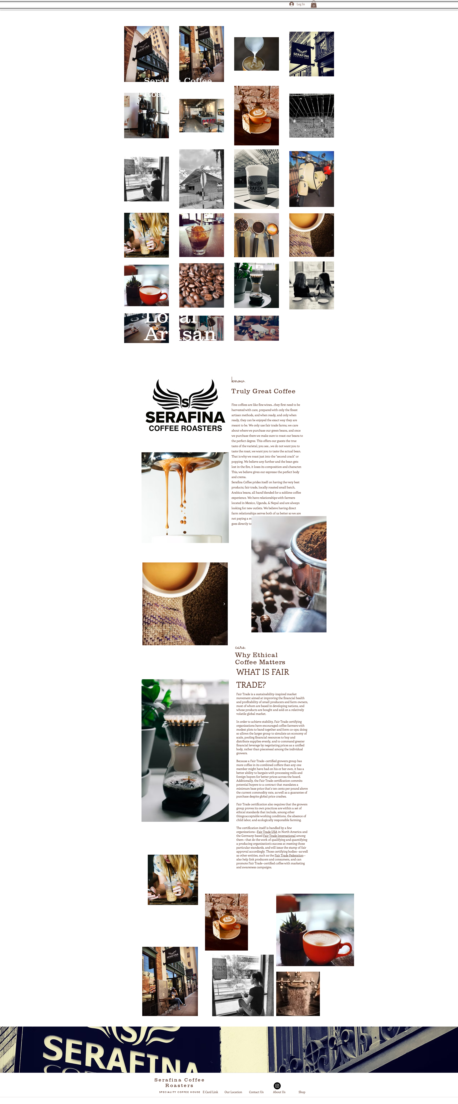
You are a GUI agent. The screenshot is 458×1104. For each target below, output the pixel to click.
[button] (314, 4)
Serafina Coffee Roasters (179, 1082)
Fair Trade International (279, 836)
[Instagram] (277, 1085)
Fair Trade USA (267, 832)
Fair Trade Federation (289, 855)
